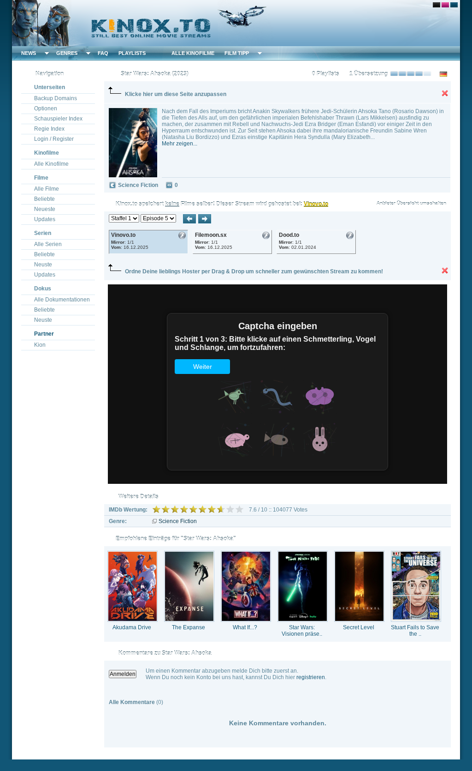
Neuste (43, 264)
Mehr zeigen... (179, 143)
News (28, 53)
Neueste (44, 209)
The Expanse (188, 627)
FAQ (103, 53)
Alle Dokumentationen (62, 299)
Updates (44, 219)
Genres (66, 53)
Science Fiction (178, 521)
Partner (44, 334)
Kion (40, 345)
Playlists (132, 53)
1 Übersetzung (368, 74)
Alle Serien (48, 244)
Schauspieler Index (58, 118)
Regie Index (49, 129)
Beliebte (44, 199)
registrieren (310, 677)
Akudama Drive (131, 627)
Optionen (45, 108)
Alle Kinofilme (192, 53)
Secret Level (358, 627)
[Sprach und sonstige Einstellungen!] (159, 53)
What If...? (245, 627)
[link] (236, 23)
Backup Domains (55, 98)
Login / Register (54, 139)
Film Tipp (236, 53)
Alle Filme (46, 189)
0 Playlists (325, 74)
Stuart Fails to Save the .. (415, 630)
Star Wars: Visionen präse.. (302, 630)
